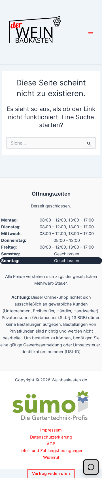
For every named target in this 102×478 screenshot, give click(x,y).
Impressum (51, 430)
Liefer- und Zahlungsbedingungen (51, 450)
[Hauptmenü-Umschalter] (90, 32)
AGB (51, 443)
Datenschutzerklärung (51, 437)
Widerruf (51, 457)
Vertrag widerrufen (51, 473)
